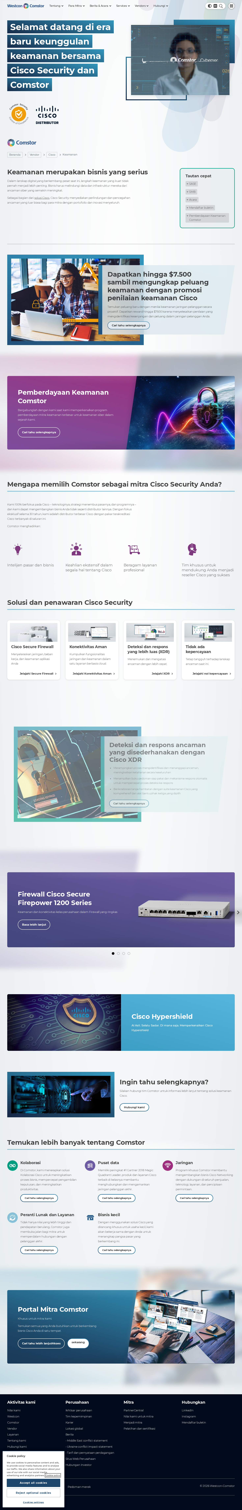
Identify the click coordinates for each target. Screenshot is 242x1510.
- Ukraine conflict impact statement (89, 1446)
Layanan (13, 1434)
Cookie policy (53, 1475)
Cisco (51, 154)
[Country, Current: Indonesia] (215, 6)
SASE (192, 183)
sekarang (78, 1342)
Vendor (34, 154)
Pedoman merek (79, 1486)
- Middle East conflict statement (87, 1440)
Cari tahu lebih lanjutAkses (41, 1343)
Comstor (13, 1422)
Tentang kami (16, 1440)
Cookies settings (33, 1502)
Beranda (15, 154)
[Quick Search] (221, 6)
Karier (70, 1422)
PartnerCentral (134, 1410)
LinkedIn (187, 1410)
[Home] (25, 6)
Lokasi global (74, 1428)
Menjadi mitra (133, 1422)
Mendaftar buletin (201, 207)
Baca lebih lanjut (34, 924)
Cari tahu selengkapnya (129, 325)
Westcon (13, 1416)
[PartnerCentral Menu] (231, 6)
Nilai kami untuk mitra (138, 1416)
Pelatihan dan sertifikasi (139, 1428)
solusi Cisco (41, 197)
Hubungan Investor (79, 1464)
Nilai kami (13, 1410)
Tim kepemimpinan (79, 1416)
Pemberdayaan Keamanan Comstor (207, 217)
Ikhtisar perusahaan (79, 1410)
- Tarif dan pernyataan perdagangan (90, 1452)
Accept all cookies (33, 1482)
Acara (193, 199)
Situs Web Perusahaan (81, 1458)
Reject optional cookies (33, 1492)
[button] (210, 6)
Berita (70, 1434)
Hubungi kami (134, 1107)
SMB (192, 191)
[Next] (237, 912)
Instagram (189, 1416)
